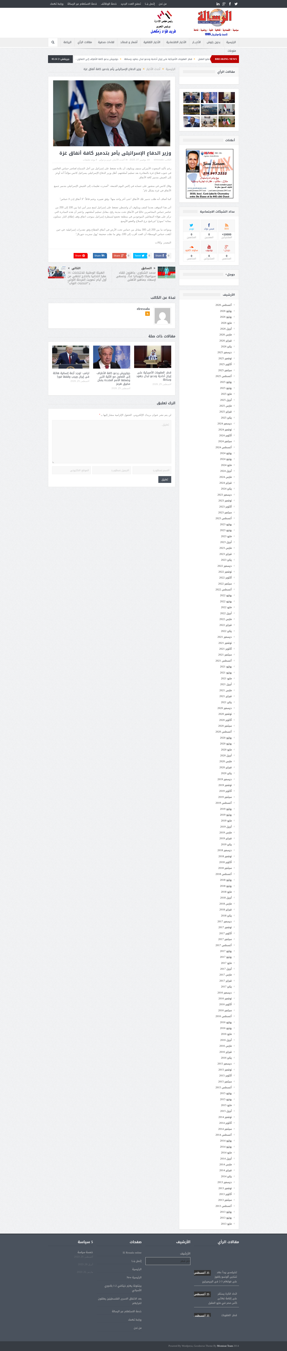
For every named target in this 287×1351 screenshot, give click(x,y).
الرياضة (67, 42)
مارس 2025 (225, 405)
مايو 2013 (226, 1223)
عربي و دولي (105, 159)
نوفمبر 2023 (225, 500)
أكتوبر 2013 (225, 1194)
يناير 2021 (226, 702)
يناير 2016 (226, 1057)
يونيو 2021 (226, 672)
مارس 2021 (225, 690)
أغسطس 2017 (224, 945)
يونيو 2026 (226, 316)
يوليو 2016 (226, 1022)
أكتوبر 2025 (225, 364)
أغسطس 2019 (224, 802)
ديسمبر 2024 (224, 423)
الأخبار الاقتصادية (176, 42)
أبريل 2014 (226, 1158)
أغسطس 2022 (224, 589)
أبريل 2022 (226, 613)
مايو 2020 (226, 749)
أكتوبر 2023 (225, 506)
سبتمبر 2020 (225, 725)
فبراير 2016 (225, 1051)
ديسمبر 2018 (224, 850)
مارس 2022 (225, 619)
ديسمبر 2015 (224, 1063)
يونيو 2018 (226, 886)
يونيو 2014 (226, 1146)
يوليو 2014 (226, 1140)
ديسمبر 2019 (224, 779)
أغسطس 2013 (224, 1206)
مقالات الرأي (85, 42)
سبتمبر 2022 (225, 583)
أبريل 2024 (226, 470)
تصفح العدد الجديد (131, 3)
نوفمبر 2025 (225, 358)
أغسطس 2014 (224, 1134)
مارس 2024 (225, 477)
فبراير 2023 (225, 554)
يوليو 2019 (226, 808)
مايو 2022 (226, 607)
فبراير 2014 (225, 1170)
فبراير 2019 (225, 838)
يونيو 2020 (226, 743)
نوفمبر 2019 (225, 785)
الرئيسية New (134, 1277)
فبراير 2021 (225, 696)
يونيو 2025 (226, 388)
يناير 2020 (226, 773)
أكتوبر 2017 (225, 933)
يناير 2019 (226, 844)
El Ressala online (132, 1252)
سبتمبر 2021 (225, 654)
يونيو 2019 (226, 814)
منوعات (232, 50)
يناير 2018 (226, 915)
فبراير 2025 (225, 411)
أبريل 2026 (226, 328)
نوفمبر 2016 (225, 998)
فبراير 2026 (225, 340)
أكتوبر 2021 (225, 648)
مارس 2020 (225, 761)
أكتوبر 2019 (225, 791)
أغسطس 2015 (224, 1087)
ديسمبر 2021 (224, 636)
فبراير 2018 (225, 909)
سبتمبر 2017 (225, 939)
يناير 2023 (226, 559)
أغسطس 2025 (224, 376)
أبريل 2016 (226, 1040)
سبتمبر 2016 (225, 1010)
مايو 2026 (226, 322)
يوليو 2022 (226, 595)
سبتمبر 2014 (225, 1129)
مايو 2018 (226, 891)
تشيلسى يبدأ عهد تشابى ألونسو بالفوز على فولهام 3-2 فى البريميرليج (215, 1254)
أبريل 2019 (226, 826)
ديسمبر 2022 (224, 565)
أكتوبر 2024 (225, 435)
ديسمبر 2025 (224, 352)
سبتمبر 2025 (225, 370)
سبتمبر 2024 (225, 441)
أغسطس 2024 (224, 447)
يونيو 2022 (226, 601)
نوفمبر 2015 (225, 1069)
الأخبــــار (196, 42)
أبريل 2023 (226, 542)
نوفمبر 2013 (225, 1188)
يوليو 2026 (226, 311)
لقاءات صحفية (106, 42)
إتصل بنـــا (150, 3)
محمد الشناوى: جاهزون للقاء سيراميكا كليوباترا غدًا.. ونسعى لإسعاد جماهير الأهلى (136, 276)
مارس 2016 (225, 1045)
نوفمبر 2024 (225, 429)
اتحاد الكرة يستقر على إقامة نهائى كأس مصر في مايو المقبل (215, 1276)
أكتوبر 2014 (225, 1122)
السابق (146, 268)
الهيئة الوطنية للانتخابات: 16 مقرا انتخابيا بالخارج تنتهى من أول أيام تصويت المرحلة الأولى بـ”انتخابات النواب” (87, 278)
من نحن (163, 3)
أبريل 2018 (226, 897)
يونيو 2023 (226, 530)
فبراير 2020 (225, 767)
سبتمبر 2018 (225, 868)
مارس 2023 (225, 548)
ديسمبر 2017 (224, 921)
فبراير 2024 (225, 482)
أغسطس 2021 (224, 660)
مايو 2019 (226, 820)
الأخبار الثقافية (152, 42)
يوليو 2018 (226, 879)
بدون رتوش (213, 42)
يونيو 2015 (226, 1099)
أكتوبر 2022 (225, 577)
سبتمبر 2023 (225, 512)
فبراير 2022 (225, 625)
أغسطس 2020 (224, 731)
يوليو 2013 (226, 1211)
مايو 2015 (226, 1105)
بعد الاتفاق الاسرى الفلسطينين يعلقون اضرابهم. (120, 1301)
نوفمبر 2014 (225, 1117)
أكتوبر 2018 (225, 862)
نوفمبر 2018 (225, 856)
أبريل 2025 (226, 399)
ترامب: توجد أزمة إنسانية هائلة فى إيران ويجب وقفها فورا (71, 375)
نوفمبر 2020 (225, 713)
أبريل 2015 (226, 1111)
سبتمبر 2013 (225, 1200)
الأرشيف (185, 1253)
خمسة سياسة (85, 1252)
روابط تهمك (56, 3)
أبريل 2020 (226, 755)
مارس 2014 (225, 1164)
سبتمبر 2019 (225, 797)
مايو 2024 (226, 465)
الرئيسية (231, 42)
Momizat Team (225, 1346)
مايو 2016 (226, 1034)
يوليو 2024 (226, 453)
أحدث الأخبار (119, 159)
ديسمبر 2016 (224, 992)
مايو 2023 (226, 536)
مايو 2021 (226, 678)
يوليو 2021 (226, 666)
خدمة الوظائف (109, 3)
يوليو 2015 (226, 1093)
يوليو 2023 (226, 524)
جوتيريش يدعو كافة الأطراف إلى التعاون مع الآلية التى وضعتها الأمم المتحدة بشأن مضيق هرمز (126, 59)
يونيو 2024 (226, 459)
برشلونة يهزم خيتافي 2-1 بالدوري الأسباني (123, 1288)
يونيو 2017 (226, 956)
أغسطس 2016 (224, 1016)
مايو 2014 (226, 1152)
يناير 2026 (226, 346)
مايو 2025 (226, 393)
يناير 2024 (226, 488)
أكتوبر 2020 (225, 720)
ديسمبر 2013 (224, 1182)
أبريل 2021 (226, 684)
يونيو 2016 (226, 1028)
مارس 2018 (225, 903)
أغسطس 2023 (224, 518)
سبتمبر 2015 (225, 1081)
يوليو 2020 (226, 737)
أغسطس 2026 (224, 304)
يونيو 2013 (226, 1217)
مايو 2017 (226, 963)
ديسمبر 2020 (224, 708)
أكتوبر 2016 (225, 1004)
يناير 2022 (226, 631)
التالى (76, 268)
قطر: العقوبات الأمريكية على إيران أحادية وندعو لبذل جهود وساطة (153, 376)
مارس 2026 (225, 334)
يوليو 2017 (226, 951)
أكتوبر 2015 (225, 1075)
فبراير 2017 (225, 980)
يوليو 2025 (226, 382)
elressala (159, 159)
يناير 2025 (226, 417)
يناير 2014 (226, 1176)
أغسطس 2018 (224, 874)
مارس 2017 (225, 974)
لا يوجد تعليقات (90, 159)
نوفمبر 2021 (225, 642)
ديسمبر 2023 (224, 494)
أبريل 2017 (226, 968)
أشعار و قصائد (128, 42)
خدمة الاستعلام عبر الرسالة (82, 3)
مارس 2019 (225, 832)
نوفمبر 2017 (225, 927)
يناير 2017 (226, 986)
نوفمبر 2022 (225, 571)
